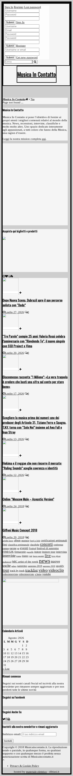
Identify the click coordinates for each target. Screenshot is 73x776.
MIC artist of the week (25, 561)
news (44, 561)
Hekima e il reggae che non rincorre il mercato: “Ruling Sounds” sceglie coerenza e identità (32, 465)
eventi (24, 548)
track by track (17, 570)
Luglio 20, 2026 (14, 352)
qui (44, 138)
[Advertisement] (38, 92)
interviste (9, 556)
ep (18, 548)
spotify (60, 565)
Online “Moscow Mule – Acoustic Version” (28, 499)
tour (6, 570)
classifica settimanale (18, 544)
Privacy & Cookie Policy (24, 765)
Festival (32, 548)
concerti (46, 544)
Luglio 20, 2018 (14, 537)
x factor (38, 574)
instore (37, 551)
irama (18, 556)
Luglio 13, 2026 (14, 439)
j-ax (30, 556)
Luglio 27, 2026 (14, 312)
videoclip (56, 570)
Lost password (32, 7)
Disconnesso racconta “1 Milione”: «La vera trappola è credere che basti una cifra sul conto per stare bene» (35, 381)
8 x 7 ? (44, 14)
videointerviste (26, 574)
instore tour (48, 551)
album (17, 540)
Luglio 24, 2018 (14, 506)
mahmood (7, 562)
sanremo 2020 (49, 566)
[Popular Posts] (6, 276)
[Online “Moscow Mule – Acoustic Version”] (12, 491)
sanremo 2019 (35, 566)
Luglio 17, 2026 (14, 393)
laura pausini (38, 556)
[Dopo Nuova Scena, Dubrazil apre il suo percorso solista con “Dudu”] (12, 292)
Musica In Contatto (36, 74)
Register (18, 7)
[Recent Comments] (9, 276)
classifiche (34, 545)
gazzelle (30, 552)
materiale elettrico (36, 771)
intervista (61, 551)
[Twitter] (4, 719)
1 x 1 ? (44, 37)
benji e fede (35, 541)
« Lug (6, 668)
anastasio (25, 540)
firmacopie (20, 551)
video (43, 570)
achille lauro (8, 541)
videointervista (10, 574)
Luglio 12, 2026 (14, 475)
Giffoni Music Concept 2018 (20, 530)
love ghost (55, 556)
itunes (25, 556)
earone (13, 548)
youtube (46, 574)
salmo (13, 566)
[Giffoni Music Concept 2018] (12, 522)
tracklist (31, 570)
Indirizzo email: (12, 734)
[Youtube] (9, 719)
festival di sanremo (48, 548)
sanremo (22, 565)
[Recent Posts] (4, 276)
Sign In (9, 7)
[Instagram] (6, 719)
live (48, 555)
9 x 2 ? (44, 49)
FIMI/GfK (8, 551)
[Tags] (12, 276)
